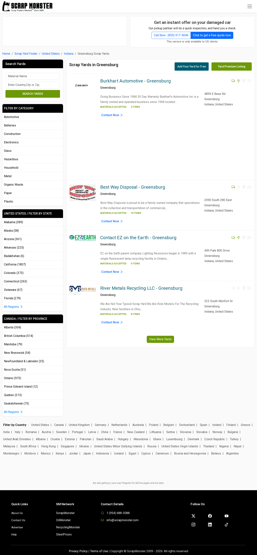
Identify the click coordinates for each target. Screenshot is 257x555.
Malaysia (9, 446)
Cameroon (162, 453)
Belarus (216, 453)
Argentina (232, 453)
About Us (17, 513)
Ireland (216, 425)
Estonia (70, 439)
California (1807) (15, 264)
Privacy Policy (78, 551)
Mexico (46, 453)
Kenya (60, 453)
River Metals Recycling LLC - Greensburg (141, 288)
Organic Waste (13, 184)
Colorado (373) (14, 273)
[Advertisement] (65, 29)
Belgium (168, 425)
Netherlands (119, 425)
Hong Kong (48, 446)
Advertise (17, 527)
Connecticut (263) (15, 281)
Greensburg (108, 87)
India (6, 432)
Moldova (30, 453)
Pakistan (85, 439)
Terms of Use (99, 551)
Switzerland (187, 425)
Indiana (68, 53)
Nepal (237, 446)
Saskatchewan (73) (16, 403)
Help (14, 534)
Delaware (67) (13, 290)
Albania (41, 439)
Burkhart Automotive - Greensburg (135, 81)
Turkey (234, 439)
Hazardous (11, 159)
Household (11, 167)
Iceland (119, 453)
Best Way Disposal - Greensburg (132, 187)
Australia (138, 425)
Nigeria (224, 446)
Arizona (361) (13, 239)
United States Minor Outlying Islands (118, 446)
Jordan (73, 453)
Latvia (92, 432)
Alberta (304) (12, 327)
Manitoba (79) (13, 344)
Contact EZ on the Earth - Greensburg (138, 237)
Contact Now (110, 115)
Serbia (170, 432)
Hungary (123, 439)
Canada (59, 425)
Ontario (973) (12, 378)
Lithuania (155, 432)
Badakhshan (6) (14, 256)
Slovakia (201, 432)
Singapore (67, 446)
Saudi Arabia (104, 439)
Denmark (193, 439)
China (104, 432)
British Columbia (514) (18, 336)
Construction (12, 134)
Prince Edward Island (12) (21, 386)
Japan (87, 453)
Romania (31, 432)
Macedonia (141, 439)
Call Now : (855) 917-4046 (171, 35)
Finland (231, 425)
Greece (245, 425)
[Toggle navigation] (250, 6)
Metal (7, 176)
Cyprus (146, 453)
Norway (217, 432)
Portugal (77, 432)
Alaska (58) (11, 230)
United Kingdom (79, 425)
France (117, 432)
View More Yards (160, 339)
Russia (151, 446)
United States (51, 53)
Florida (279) (12, 298)
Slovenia (185, 432)
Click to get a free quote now (212, 35)
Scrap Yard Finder (25, 53)
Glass (7, 151)
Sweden (61, 432)
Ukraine (84, 446)
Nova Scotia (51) (15, 369)
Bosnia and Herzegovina (190, 453)
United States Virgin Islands (179, 446)
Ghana (157, 439)
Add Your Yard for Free (191, 66)
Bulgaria (232, 432)
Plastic (8, 201)
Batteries (10, 125)
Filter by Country (14, 425)
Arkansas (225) (14, 247)
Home (6, 53)
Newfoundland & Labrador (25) (24, 361)
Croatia (55, 439)
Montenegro (11, 453)
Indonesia (102, 453)
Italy (17, 432)
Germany (100, 425)
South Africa (28, 446)
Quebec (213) (13, 395)
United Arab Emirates (17, 439)
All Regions (12, 307)
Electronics (11, 142)
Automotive (11, 117)
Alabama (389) (13, 222)
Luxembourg (174, 439)
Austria (46, 432)
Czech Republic (214, 439)
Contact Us (18, 520)
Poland (153, 425)
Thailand (208, 446)
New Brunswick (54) (17, 353)
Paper (8, 193)
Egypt (132, 453)
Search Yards (32, 93)
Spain (203, 425)
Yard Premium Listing (231, 66)
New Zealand (135, 432)
